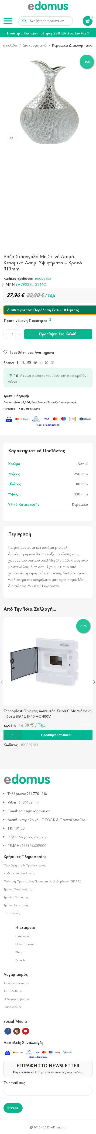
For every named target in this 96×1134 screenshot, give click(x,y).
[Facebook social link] (17, 362)
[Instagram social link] (16, 1031)
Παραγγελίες (12, 1006)
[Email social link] (29, 362)
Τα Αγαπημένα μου (16, 983)
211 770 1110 (37, 793)
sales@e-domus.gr (34, 810)
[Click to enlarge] (11, 138)
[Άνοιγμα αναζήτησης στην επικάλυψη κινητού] (45, 21)
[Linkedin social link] (41, 362)
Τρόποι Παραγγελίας (17, 889)
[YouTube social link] (25, 1031)
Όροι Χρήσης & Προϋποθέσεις (24, 865)
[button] (48, 735)
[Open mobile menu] (8, 21)
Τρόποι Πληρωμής (15, 897)
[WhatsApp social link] (46, 362)
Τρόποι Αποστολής (16, 905)
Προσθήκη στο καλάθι (58, 333)
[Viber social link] (52, 362)
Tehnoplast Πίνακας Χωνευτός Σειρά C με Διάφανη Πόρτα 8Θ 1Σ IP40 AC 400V (47, 713)
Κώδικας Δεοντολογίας (19, 873)
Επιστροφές (11, 913)
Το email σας (14, 1082)
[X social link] (23, 362)
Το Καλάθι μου (13, 991)
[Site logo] (48, 6)
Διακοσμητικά (35, 45)
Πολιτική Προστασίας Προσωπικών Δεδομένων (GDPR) (42, 881)
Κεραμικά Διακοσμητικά (72, 45)
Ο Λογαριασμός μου (17, 998)
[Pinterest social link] (35, 362)
